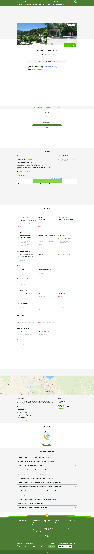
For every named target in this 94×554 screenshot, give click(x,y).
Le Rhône (34, 69)
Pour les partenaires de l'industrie (48, 529)
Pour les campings (48, 523)
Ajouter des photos (54, 127)
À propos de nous (71, 523)
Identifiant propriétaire (46, 536)
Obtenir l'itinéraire (61, 408)
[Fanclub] (29, 4)
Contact (57, 524)
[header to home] (21, 2)
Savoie (40, 69)
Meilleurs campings (60, 4)
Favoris (71, 1)
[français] (54, 1)
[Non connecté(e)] (75, 1)
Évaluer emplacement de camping (46, 125)
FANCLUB (34, 522)
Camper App (35, 524)
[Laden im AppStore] (61, 546)
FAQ (56, 522)
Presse (68, 528)
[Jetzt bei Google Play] (68, 546)
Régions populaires (36, 529)
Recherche (19, 4)
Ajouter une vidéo (39, 127)
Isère (37, 69)
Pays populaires (35, 526)
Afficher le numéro (47, 444)
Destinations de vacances (38, 4)
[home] (22, 520)
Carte (24, 4)
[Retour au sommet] (47, 515)
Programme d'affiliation (46, 532)
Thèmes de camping (50, 4)
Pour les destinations (48, 526)
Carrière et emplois (71, 526)
